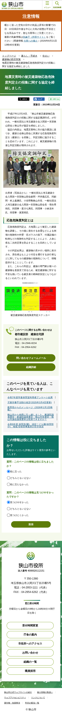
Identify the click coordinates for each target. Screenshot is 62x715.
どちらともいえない (20, 478)
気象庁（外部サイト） (34, 37)
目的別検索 (57, 7)
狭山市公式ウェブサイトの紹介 (18, 692)
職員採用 (30, 670)
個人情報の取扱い (45, 692)
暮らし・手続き (29, 56)
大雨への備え (31, 40)
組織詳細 (31, 367)
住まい (45, 56)
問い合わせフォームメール (31, 358)
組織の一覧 (30, 661)
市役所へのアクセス (30, 643)
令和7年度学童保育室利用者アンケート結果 (30, 397)
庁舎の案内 (30, 634)
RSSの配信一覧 (32, 703)
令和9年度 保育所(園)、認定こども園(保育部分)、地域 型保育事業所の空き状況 (30, 425)
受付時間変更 (30, 625)
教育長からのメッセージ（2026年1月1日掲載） (29, 408)
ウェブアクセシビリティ (15, 698)
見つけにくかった (19, 515)
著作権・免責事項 (12, 703)
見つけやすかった (19, 502)
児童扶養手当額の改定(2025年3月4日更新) (29, 402)
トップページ (9, 56)
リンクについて (38, 698)
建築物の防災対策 (11, 59)
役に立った (16, 471)
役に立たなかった (19, 484)
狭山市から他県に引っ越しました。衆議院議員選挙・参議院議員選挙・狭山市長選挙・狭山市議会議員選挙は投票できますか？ (30, 416)
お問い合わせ (30, 652)
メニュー (47, 7)
